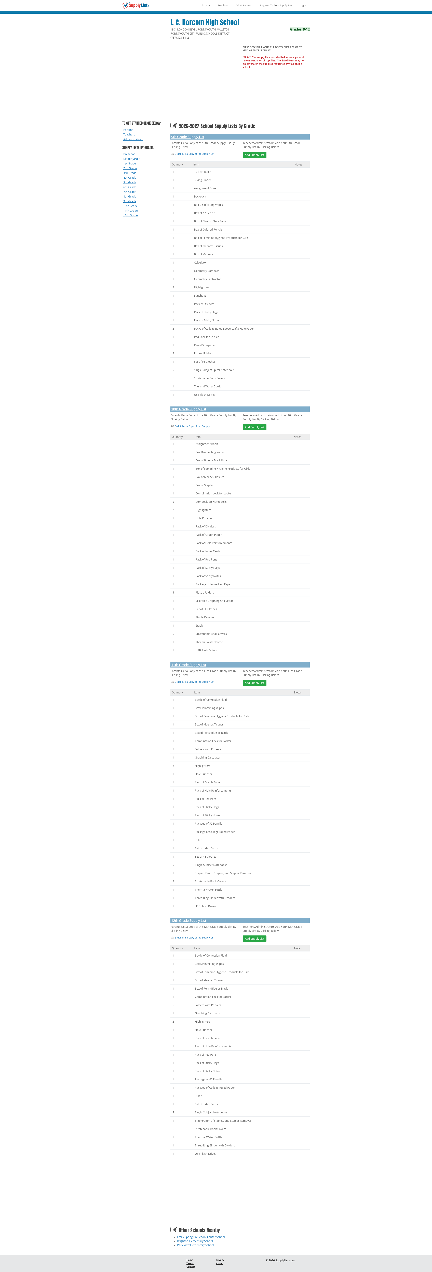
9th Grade (129, 201)
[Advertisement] (143, 69)
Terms (190, 1263)
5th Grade (129, 182)
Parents (206, 5)
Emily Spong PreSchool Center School (201, 1237)
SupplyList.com (285, 1260)
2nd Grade (130, 168)
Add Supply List (254, 155)
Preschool (129, 154)
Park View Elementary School (195, 1245)
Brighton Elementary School (195, 1241)
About (219, 1263)
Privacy (220, 1260)
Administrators (244, 5)
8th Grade (129, 196)
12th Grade (130, 215)
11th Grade (130, 211)
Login (303, 5)
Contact (190, 1266)
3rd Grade (129, 173)
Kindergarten (131, 159)
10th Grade (130, 206)
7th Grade (129, 192)
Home (189, 1260)
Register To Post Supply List (276, 5)
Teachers (223, 5)
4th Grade (129, 177)
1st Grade (129, 163)
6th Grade (129, 187)
